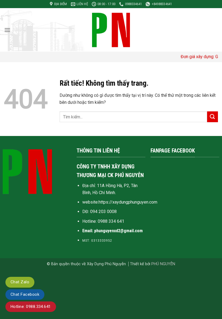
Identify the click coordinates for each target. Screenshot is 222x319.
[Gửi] (212, 116)
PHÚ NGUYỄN (163, 264)
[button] (7, 29)
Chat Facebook (25, 294)
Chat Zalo (20, 282)
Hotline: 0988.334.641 (31, 306)
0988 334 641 (111, 221)
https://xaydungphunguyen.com (128, 202)
